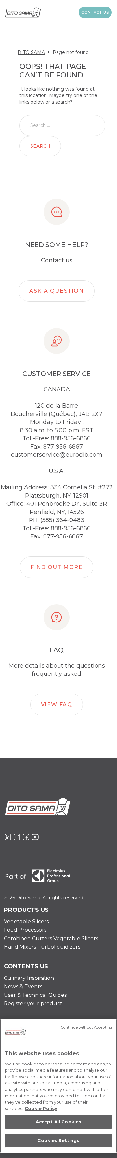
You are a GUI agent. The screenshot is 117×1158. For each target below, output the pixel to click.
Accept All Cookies (58, 1121)
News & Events (23, 986)
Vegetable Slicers (26, 921)
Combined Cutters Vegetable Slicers (51, 938)
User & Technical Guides (35, 995)
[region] (58, 1086)
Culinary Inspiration (29, 978)
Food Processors (25, 930)
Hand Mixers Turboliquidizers (42, 947)
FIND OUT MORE (57, 567)
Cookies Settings (58, 1140)
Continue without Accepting (86, 1027)
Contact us (95, 12)
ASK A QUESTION (56, 291)
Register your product (33, 1003)
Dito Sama (31, 52)
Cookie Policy (41, 1108)
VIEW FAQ (56, 704)
